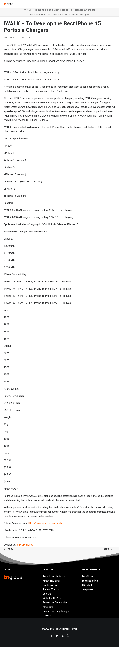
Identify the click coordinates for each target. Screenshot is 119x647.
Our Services (50, 585)
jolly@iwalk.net (25, 544)
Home (32, 14)
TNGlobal (87, 585)
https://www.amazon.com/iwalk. (45, 523)
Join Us (47, 593)
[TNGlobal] (8, 4)
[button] (113, 4)
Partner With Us (51, 589)
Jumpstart (87, 589)
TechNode (87, 576)
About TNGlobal (51, 580)
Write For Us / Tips (53, 598)
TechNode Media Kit (54, 576)
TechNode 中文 (90, 580)
